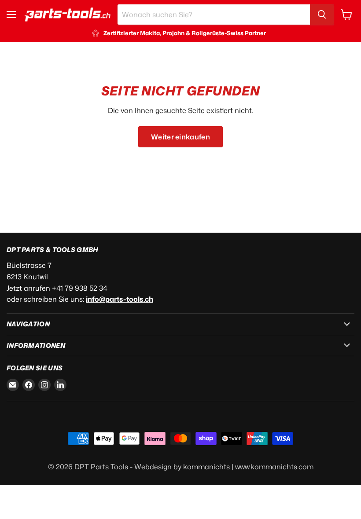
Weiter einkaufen (180, 137)
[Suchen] (322, 14)
